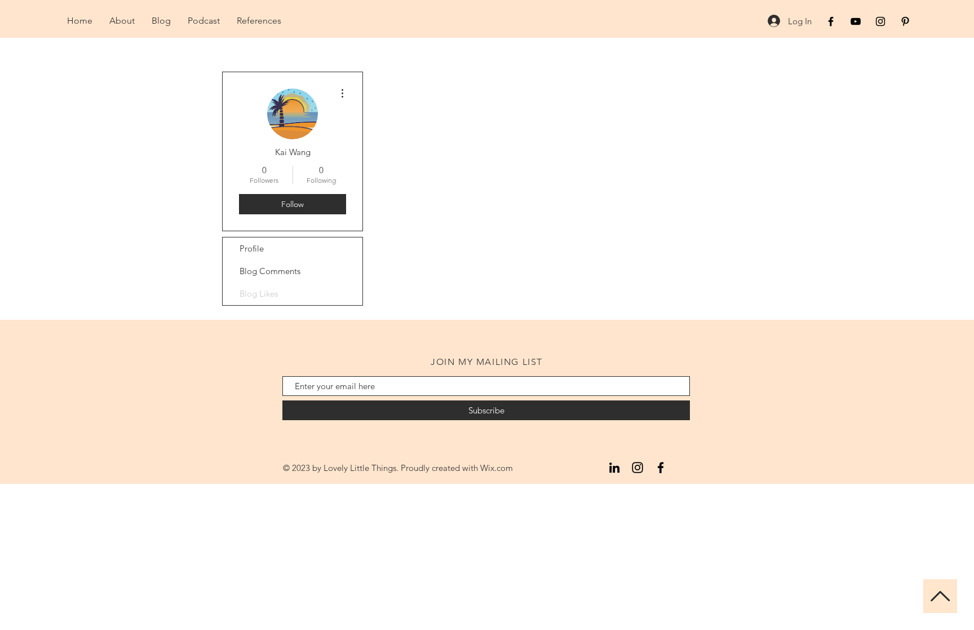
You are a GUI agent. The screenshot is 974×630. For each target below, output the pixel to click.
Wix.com (496, 467)
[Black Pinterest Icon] (905, 21)
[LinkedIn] (614, 467)
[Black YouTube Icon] (855, 21)
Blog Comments (270, 271)
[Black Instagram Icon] (880, 21)
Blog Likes (259, 293)
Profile (252, 248)
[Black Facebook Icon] (831, 21)
